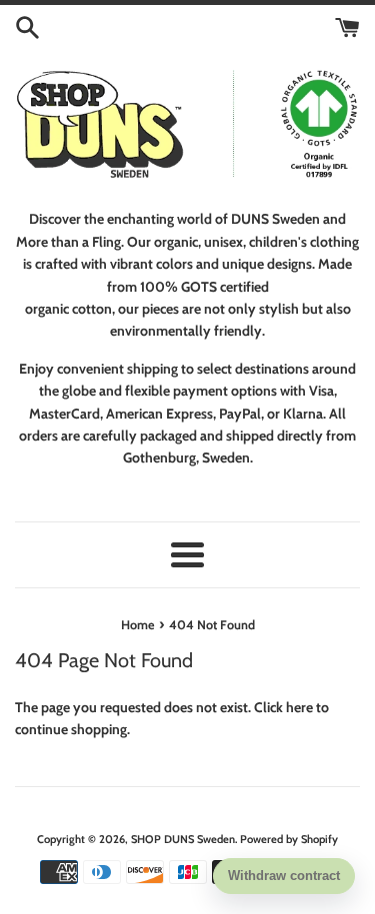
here (299, 707)
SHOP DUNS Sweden (183, 839)
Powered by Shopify (289, 839)
